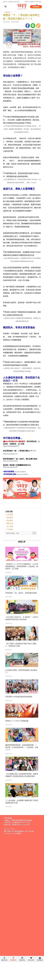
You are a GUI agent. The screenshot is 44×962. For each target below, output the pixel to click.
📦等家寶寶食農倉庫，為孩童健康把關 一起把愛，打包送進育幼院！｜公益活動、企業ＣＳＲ (21, 747)
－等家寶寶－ (7, 12)
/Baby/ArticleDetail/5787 (10, 467)
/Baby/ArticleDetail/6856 (10, 461)
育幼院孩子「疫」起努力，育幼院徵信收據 (20, 593)
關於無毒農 (8, 818)
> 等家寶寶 (9, 514)
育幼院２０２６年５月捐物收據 (16, 721)
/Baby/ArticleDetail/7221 (10, 454)
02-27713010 (10, 829)
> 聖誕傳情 (9, 520)
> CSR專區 (9, 529)
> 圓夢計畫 (9, 523)
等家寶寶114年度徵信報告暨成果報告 (18, 697)
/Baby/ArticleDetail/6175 (11, 446)
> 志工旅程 (9, 526)
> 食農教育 (9, 517)
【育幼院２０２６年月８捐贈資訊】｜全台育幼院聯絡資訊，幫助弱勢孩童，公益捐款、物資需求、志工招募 (21, 566)
